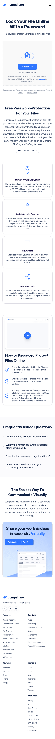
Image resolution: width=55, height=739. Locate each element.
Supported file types (26, 150)
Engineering (32, 635)
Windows (6, 668)
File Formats (7, 653)
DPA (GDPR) (32, 723)
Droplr (30, 675)
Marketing (32, 623)
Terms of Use (33, 715)
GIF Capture (7, 627)
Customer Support (35, 627)
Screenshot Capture (11, 623)
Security (31, 727)
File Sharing (7, 631)
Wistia (30, 682)
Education (32, 638)
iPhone (5, 679)
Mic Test (6, 646)
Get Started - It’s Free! (18, 542)
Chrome (6, 675)
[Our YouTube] (16, 608)
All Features (7, 657)
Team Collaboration (35, 642)
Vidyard (31, 690)
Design (30, 631)
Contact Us (32, 730)
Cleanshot (32, 679)
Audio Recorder (9, 642)
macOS (6, 671)
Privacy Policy (32, 93)
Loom (30, 668)
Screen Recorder (9, 620)
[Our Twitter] (5, 608)
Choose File (27, 67)
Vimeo (30, 686)
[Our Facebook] (10, 608)
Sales (30, 620)
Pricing (30, 700)
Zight (30, 671)
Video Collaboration (10, 638)
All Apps (6, 682)
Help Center (32, 708)
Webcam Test (8, 650)
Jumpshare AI (8, 635)
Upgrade (42, 79)
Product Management (36, 646)
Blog (29, 704)
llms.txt (30, 712)
